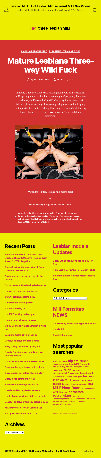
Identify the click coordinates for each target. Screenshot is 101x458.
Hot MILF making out (15, 308)
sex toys (91, 399)
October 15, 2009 (65, 79)
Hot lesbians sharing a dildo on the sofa (25, 396)
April (55, 361)
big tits (73, 361)
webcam (68, 404)
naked (21, 219)
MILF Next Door (66, 388)
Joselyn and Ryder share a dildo (22, 340)
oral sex (58, 392)
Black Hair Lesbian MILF (34, 51)
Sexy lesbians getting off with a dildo (24, 367)
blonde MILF (75, 364)
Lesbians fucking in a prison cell (22, 335)
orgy (65, 392)
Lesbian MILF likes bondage (70, 413)
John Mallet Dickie (42, 79)
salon (72, 399)
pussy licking (62, 395)
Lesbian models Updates (70, 249)
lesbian (88, 376)
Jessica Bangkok (74, 376)
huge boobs (74, 373)
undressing (80, 401)
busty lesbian (66, 367)
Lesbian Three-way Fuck (53, 216)
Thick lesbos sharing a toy (19, 302)
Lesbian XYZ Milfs (57, 413)
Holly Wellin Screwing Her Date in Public (74, 270)
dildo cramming (39, 213)
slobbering (71, 219)
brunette (86, 364)
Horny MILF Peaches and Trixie (21, 413)
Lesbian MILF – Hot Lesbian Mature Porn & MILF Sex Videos (44, 451)
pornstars (76, 392)
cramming (57, 370)
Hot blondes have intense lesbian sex (24, 361)
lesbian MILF (62, 380)
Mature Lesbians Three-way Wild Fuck (50, 65)
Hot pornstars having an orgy (20, 320)
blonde (84, 361)
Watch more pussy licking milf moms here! (50, 191)
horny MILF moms (55, 213)
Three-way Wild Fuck (40, 222)
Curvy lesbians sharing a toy (20, 297)
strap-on (72, 401)
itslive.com (59, 376)
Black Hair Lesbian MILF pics (64, 51)
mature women (79, 384)
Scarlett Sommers (62, 335)
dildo (68, 370)
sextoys (56, 401)
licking (65, 384)
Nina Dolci (58, 329)
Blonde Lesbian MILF (60, 364)
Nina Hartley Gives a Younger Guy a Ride (74, 323)
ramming (75, 396)
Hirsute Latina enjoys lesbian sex (22, 384)
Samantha (80, 399)
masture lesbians (72, 216)
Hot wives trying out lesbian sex (21, 291)
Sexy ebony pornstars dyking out (22, 346)
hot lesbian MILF (61, 373)
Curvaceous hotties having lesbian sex (25, 285)
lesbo (57, 384)
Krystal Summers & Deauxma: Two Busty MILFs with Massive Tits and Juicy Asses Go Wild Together (26, 258)
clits (29, 213)
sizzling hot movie (57, 219)
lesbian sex (87, 380)
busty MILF (79, 367)
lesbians (76, 381)
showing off (63, 401)
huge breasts (87, 373)
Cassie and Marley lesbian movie (22, 390)
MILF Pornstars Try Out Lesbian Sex (23, 407)
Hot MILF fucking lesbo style (19, 314)
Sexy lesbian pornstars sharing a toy (24, 373)
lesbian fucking (34, 216)
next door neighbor (88, 388)
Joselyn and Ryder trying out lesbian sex (26, 402)
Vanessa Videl (58, 404)
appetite (22, 213)
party (27, 219)
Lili (71, 384)
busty (56, 366)
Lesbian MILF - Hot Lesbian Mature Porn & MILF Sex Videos (50, 6)
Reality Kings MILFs (39, 219)
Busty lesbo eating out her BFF (21, 378)
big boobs (63, 361)
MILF (91, 383)
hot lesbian (77, 370)
